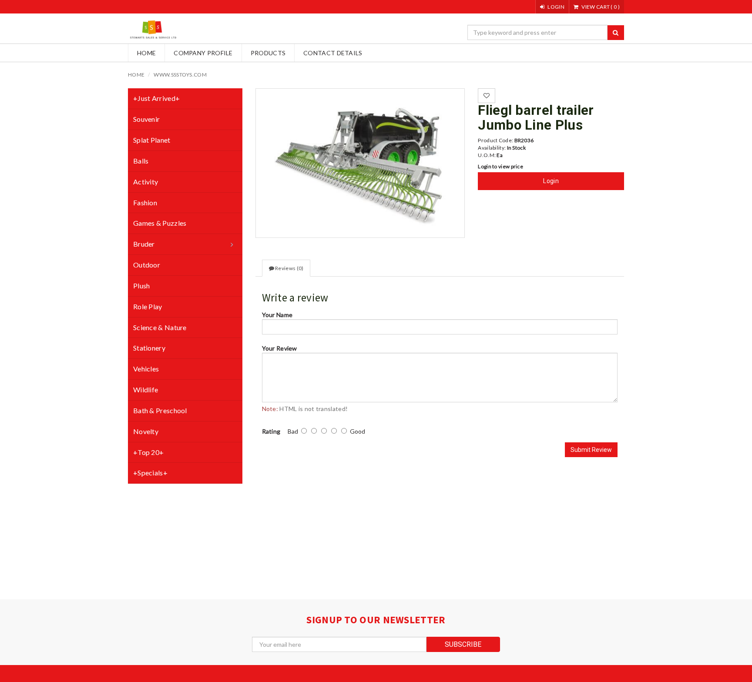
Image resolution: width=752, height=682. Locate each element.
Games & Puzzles (160, 223)
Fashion (145, 202)
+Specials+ (150, 472)
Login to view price (500, 166)
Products (268, 53)
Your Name (277, 314)
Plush (141, 285)
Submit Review (591, 449)
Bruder (144, 244)
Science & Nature (160, 327)
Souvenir (146, 119)
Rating (271, 431)
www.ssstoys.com (180, 74)
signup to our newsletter (375, 619)
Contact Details (333, 53)
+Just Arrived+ (156, 98)
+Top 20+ (148, 452)
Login (551, 180)
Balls (141, 161)
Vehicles (146, 368)
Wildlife (145, 389)
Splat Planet (152, 140)
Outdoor (146, 265)
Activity (145, 181)
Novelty (145, 431)
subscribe (463, 644)
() (600, 6)
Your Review (279, 348)
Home (146, 53)
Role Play (147, 306)
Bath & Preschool (160, 410)
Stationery (149, 348)
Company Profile (203, 53)
